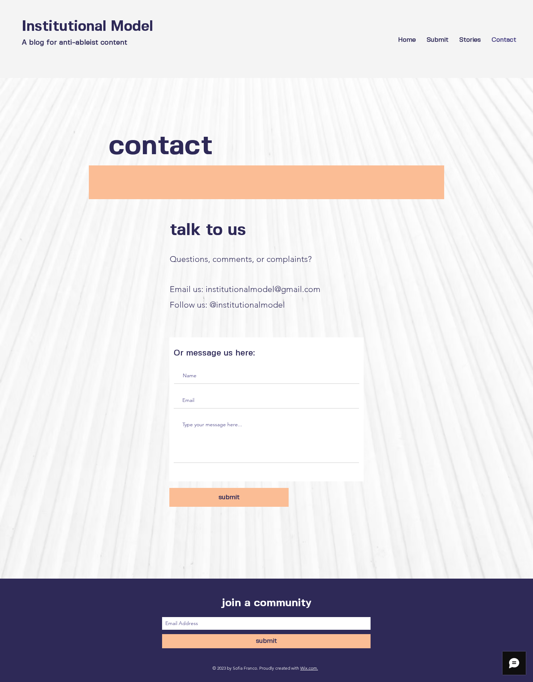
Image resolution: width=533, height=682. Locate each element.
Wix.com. (309, 668)
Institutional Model (87, 27)
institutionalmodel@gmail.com (263, 289)
